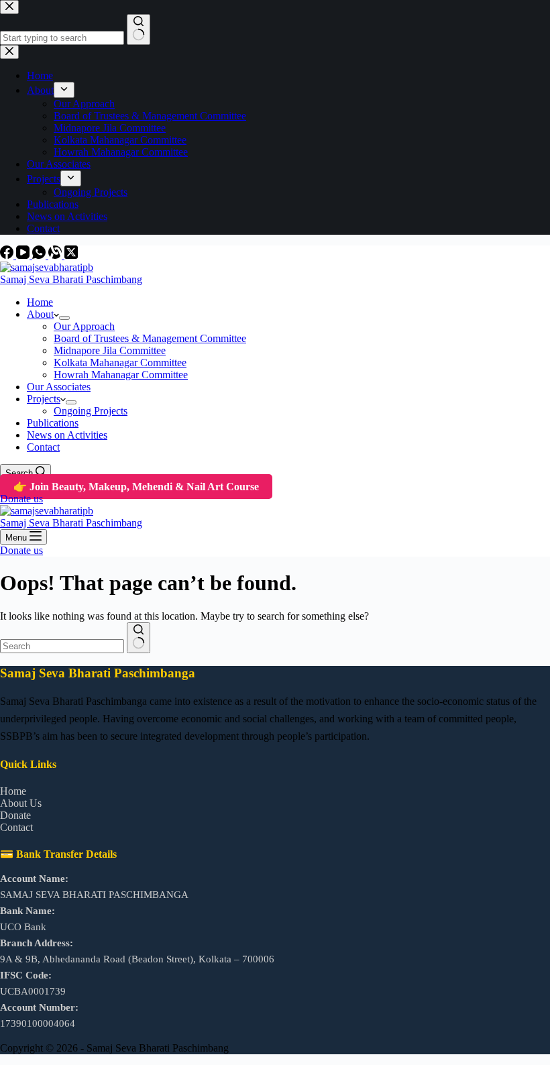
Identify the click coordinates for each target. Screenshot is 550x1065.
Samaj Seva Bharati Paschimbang (71, 279)
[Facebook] (8, 255)
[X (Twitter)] (71, 255)
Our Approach (84, 326)
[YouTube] (24, 255)
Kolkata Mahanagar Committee (120, 362)
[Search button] (138, 637)
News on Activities (67, 435)
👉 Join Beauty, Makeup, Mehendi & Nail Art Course (136, 486)
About (40, 314)
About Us (21, 803)
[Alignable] (56, 255)
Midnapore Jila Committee (110, 350)
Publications (52, 423)
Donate (15, 815)
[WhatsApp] (40, 255)
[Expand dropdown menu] (64, 318)
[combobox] (62, 646)
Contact (43, 447)
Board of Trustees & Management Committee (150, 338)
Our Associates (59, 386)
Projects (43, 398)
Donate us (21, 498)
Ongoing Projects (90, 410)
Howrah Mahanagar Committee (121, 374)
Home (40, 302)
